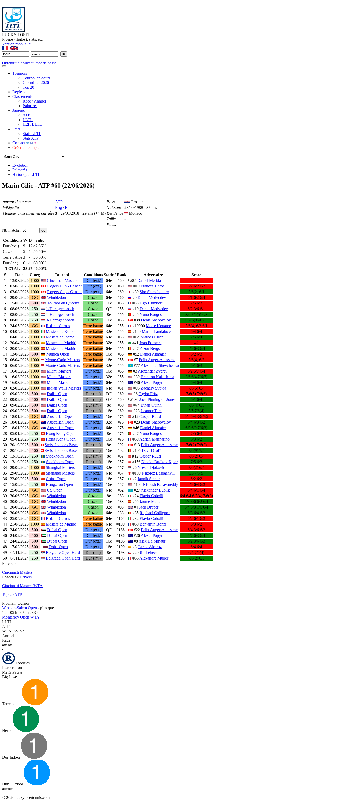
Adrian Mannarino (154, 439)
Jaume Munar (151, 501)
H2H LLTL (32, 124)
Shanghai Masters (60, 467)
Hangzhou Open (59, 484)
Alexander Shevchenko (160, 365)
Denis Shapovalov (156, 320)
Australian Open (60, 416)
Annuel (8, 635)
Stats (16, 129)
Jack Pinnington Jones (157, 399)
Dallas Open (57, 394)
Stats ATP (31, 138)
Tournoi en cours (36, 78)
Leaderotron (12, 667)
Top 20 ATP (12, 594)
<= (4, 649)
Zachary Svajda (153, 388)
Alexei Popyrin (153, 382)
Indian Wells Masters (64, 388)
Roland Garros (58, 326)
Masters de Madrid (61, 343)
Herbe (7, 730)
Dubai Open (57, 530)
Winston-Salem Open (19, 608)
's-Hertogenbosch (60, 309)
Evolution (20, 165)
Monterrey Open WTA (20, 617)
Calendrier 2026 (36, 82)
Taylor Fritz (148, 394)
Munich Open (57, 354)
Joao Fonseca (150, 343)
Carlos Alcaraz (150, 547)
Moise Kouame (158, 326)
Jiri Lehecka (150, 552)
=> (10, 649)
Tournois (19, 73)
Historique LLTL (26, 174)
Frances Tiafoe (153, 286)
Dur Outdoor (13, 784)
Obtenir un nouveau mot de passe (29, 63)
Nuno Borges (151, 314)
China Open (56, 479)
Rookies (22, 663)
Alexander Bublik (155, 490)
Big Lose (9, 677)
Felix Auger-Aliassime (157, 360)
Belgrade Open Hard (63, 552)
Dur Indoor (11, 757)
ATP (26, 115)
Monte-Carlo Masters (62, 360)
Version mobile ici (16, 44)
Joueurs (18, 110)
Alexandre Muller (153, 558)
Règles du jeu (23, 92)
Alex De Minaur (152, 541)
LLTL (28, 119)
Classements (22, 96)
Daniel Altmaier (153, 354)
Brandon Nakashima (157, 377)
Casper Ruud (150, 416)
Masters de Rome (60, 331)
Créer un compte (25, 147)
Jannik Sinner (149, 479)
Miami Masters (59, 371)
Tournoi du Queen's (63, 303)
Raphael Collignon (155, 513)
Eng (58, 207)
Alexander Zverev (152, 371)
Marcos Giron (152, 337)
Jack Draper (148, 507)
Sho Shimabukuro (154, 292)
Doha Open (58, 547)
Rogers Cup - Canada (64, 286)
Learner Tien (151, 411)
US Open (54, 490)
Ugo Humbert (151, 303)
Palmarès (30, 106)
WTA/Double (13, 631)
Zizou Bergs (150, 348)
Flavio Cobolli (151, 496)
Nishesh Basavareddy (160, 484)
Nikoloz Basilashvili (158, 473)
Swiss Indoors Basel (61, 445)
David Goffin (153, 450)
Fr (67, 207)
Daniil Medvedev (152, 297)
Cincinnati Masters (62, 280)
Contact (19, 143)
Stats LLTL (32, 133)
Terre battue (12, 703)
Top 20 (28, 87)
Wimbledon (56, 297)
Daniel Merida (149, 280)
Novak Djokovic (151, 467)
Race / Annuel (34, 101)
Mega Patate (12, 672)
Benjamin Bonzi (153, 524)
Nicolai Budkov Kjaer (159, 462)
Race (6, 640)
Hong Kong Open (61, 433)
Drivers (26, 577)
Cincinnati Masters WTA (22, 585)
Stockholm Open (60, 456)
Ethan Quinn (151, 405)
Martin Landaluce (156, 331)
